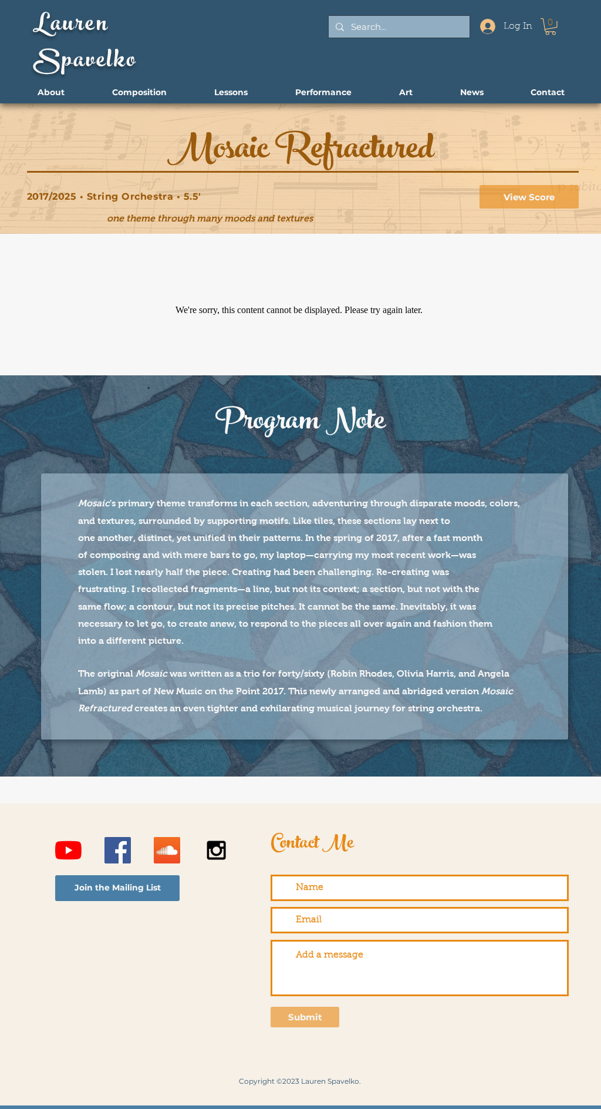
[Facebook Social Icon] (117, 850)
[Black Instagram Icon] (216, 850)
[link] (551, 26)
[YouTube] (68, 850)
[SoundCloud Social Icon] (167, 850)
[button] (117, 888)
